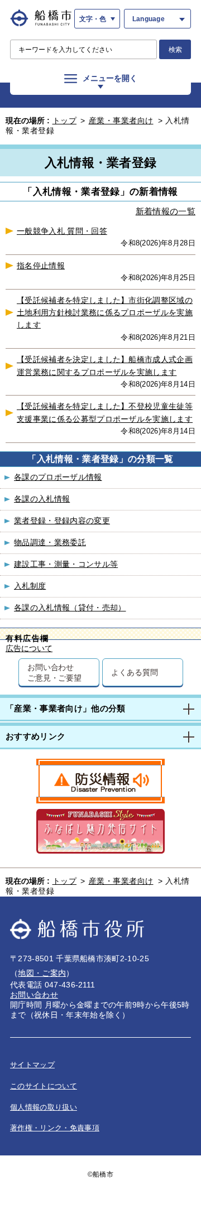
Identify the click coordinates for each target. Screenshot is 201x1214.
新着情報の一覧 (165, 211)
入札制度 (30, 585)
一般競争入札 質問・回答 (62, 231)
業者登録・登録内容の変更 (62, 520)
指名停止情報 (41, 265)
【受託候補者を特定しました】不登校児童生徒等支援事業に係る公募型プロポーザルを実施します (105, 412)
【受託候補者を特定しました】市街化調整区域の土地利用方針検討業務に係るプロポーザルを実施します (105, 313)
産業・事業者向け (121, 120)
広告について (29, 648)
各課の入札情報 (42, 498)
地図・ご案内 (42, 973)
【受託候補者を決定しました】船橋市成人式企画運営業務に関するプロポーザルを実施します (105, 365)
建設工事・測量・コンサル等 (66, 564)
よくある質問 (134, 672)
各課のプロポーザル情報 (58, 477)
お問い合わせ (34, 994)
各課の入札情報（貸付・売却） (70, 607)
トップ (64, 120)
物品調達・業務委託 (50, 542)
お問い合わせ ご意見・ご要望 (54, 672)
